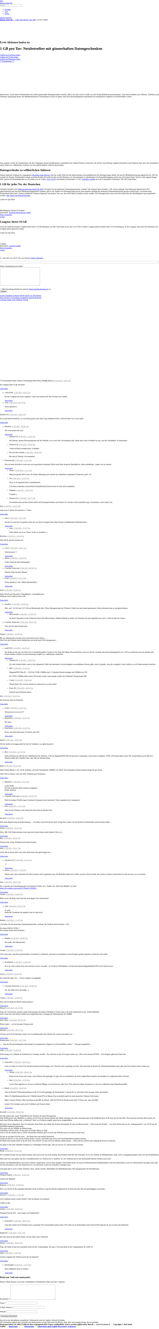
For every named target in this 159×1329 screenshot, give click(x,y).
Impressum (13, 1326)
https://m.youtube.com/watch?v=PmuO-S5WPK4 (18, 888)
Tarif (13, 300)
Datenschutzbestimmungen (39, 289)
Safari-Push (42, 1326)
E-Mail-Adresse (6, 1307)
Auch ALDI (51, 179)
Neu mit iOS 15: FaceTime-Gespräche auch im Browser (20, 298)
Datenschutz (29, 1326)
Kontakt (8, 10)
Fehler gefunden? (36, 258)
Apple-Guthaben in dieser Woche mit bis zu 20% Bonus (20, 296)
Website (3, 1312)
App (6, 12)
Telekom (19, 300)
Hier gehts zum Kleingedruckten (18, 196)
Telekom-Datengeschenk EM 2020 (30, 189)
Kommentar (5, 1299)
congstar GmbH (15, 246)
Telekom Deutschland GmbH (20, 213)
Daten (9, 300)
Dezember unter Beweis (41, 175)
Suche (7, 14)
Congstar (3, 300)
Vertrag (25, 300)
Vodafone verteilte (88, 179)
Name (3, 1303)
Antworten (4, 389)
